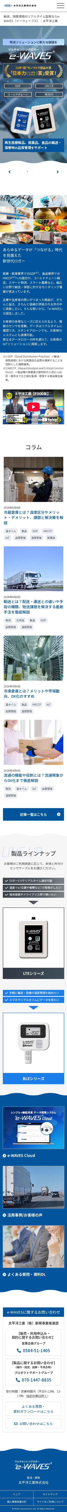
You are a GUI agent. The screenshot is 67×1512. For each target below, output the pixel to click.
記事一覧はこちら (33, 810)
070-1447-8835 (36, 1375)
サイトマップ (50, 1490)
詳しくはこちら (33, 141)
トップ (16, 1490)
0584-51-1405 (36, 1346)
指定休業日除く (36, 1391)
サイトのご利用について (50, 1497)
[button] (9, 167)
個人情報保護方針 (16, 1497)
